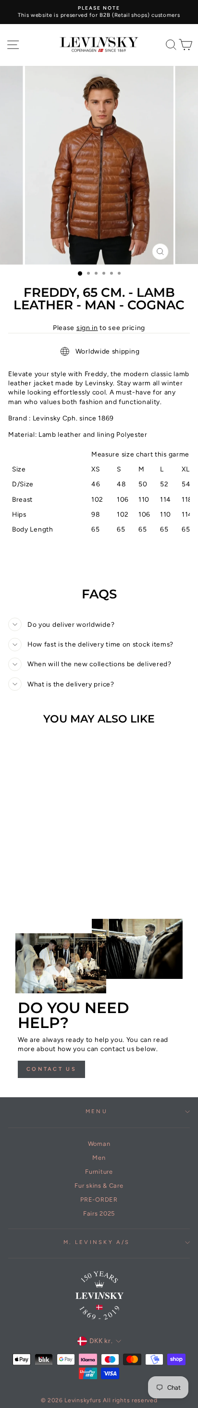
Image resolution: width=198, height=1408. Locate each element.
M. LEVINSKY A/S (96, 1242)
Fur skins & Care (98, 1185)
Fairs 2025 (99, 1213)
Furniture (98, 1171)
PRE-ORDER (98, 1199)
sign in (87, 328)
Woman (99, 1143)
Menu (97, 1111)
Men (98, 1157)
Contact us (51, 1069)
